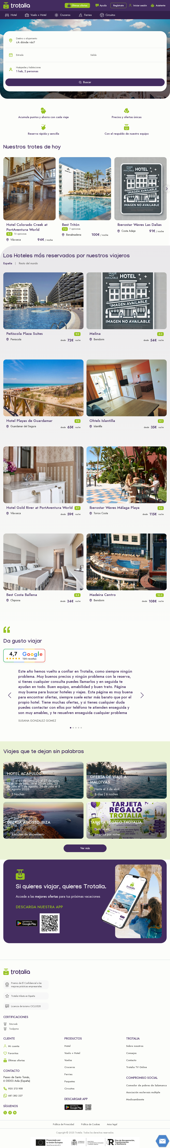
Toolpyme (14, 1028)
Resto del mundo (28, 263)
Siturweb (13, 1024)
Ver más (85, 848)
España (7, 263)
